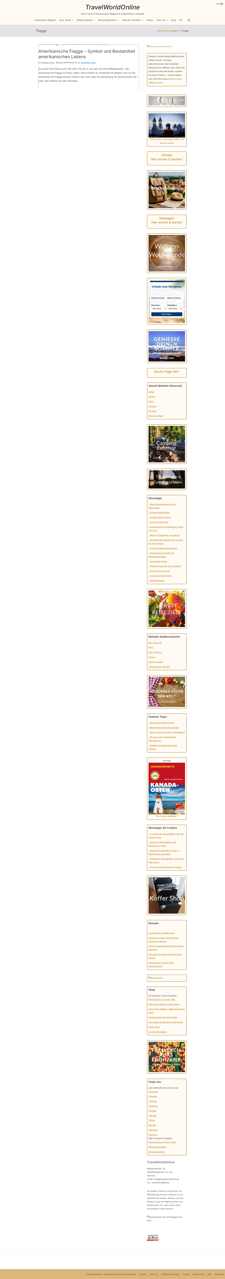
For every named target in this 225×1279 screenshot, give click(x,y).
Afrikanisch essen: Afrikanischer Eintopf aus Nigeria (164, 940)
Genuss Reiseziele (107, 20)
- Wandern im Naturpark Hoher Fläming (163, 747)
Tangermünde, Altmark (159, 666)
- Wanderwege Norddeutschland (164, 727)
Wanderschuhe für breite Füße (163, 1017)
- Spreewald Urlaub (158, 561)
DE (180, 20)
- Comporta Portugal (158, 522)
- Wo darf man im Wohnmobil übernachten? (162, 739)
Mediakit (143, 1274)
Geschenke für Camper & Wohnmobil (166, 1022)
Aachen (152, 396)
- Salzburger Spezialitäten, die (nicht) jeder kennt (166, 861)
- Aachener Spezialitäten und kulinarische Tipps (162, 844)
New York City (155, 643)
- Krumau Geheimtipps (159, 512)
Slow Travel (65, 20)
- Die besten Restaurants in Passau (165, 867)
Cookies (186, 1274)
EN (218, 3)
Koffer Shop (154, 1027)
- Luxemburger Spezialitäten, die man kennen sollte (166, 836)
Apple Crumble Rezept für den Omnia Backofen (166, 948)
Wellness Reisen (84, 20)
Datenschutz (175, 79)
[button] (72, 20)
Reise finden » (167, 314)
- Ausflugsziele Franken (160, 517)
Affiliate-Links (155, 83)
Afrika (151, 392)
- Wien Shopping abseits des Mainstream (162, 506)
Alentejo (152, 406)
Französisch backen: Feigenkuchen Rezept (165, 956)
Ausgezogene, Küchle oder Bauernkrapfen (161, 964)
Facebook (153, 1091)
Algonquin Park (156, 416)
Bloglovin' (153, 1135)
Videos (149, 20)
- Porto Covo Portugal (159, 571)
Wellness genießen (158, 1147)
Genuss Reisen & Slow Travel (162, 1142)
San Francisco (155, 652)
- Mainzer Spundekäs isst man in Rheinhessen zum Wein (164, 852)
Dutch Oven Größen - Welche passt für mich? (167, 1011)
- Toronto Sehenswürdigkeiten (163, 548)
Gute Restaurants (157, 1152)
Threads (152, 1111)
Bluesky (152, 1125)
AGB (209, 1274)
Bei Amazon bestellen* (166, 816)
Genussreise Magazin (45, 20)
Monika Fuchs (48, 62)
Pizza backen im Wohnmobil (162, 933)
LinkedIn (153, 1115)
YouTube (153, 1101)
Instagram (153, 1106)
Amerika (152, 411)
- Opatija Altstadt (156, 580)
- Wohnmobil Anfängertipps (161, 723)
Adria (151, 401)
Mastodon (153, 1130)
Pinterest (153, 1096)
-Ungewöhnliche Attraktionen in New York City (166, 529)
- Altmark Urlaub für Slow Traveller (165, 566)
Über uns (160, 20)
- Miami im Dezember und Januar (164, 535)
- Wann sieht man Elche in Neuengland (167, 732)
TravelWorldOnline (112, 7)
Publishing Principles (170, 1274)
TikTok (152, 1120)
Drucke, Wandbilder (158, 1032)
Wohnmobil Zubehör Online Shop (164, 1004)
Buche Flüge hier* (166, 371)
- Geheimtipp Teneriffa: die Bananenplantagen (161, 555)
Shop (173, 20)
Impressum (219, 1274)
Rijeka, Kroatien (156, 662)
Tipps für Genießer (131, 20)
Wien (151, 647)
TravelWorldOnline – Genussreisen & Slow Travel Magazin (111, 1274)
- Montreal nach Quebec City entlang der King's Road (166, 542)
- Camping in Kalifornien (160, 576)
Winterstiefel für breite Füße (162, 999)
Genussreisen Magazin (168, 30)
